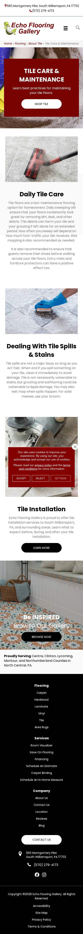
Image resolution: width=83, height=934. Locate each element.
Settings (60, 478)
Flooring (20, 44)
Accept (21, 478)
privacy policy (43, 464)
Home (8, 44)
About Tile (35, 44)
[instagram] (44, 875)
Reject (40, 478)
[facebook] (37, 875)
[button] (41, 104)
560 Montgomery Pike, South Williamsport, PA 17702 (43, 5)
